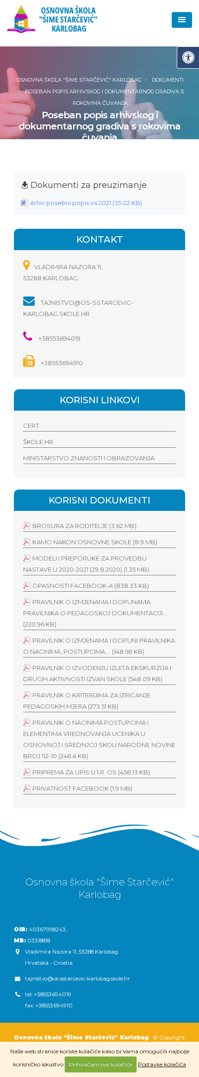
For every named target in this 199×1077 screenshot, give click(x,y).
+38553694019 (59, 338)
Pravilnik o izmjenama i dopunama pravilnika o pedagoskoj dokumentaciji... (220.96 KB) (95, 613)
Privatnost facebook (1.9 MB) (82, 788)
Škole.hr (38, 441)
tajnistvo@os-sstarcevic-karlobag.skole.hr (77, 978)
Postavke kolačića (162, 1064)
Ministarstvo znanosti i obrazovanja (89, 458)
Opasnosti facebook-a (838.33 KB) (90, 585)
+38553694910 (61, 363)
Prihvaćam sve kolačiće (100, 1064)
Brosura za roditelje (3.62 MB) (84, 525)
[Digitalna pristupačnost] (188, 57)
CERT (31, 425)
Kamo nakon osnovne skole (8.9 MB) (94, 542)
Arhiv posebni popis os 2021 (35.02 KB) (86, 202)
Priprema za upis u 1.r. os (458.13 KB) (91, 772)
